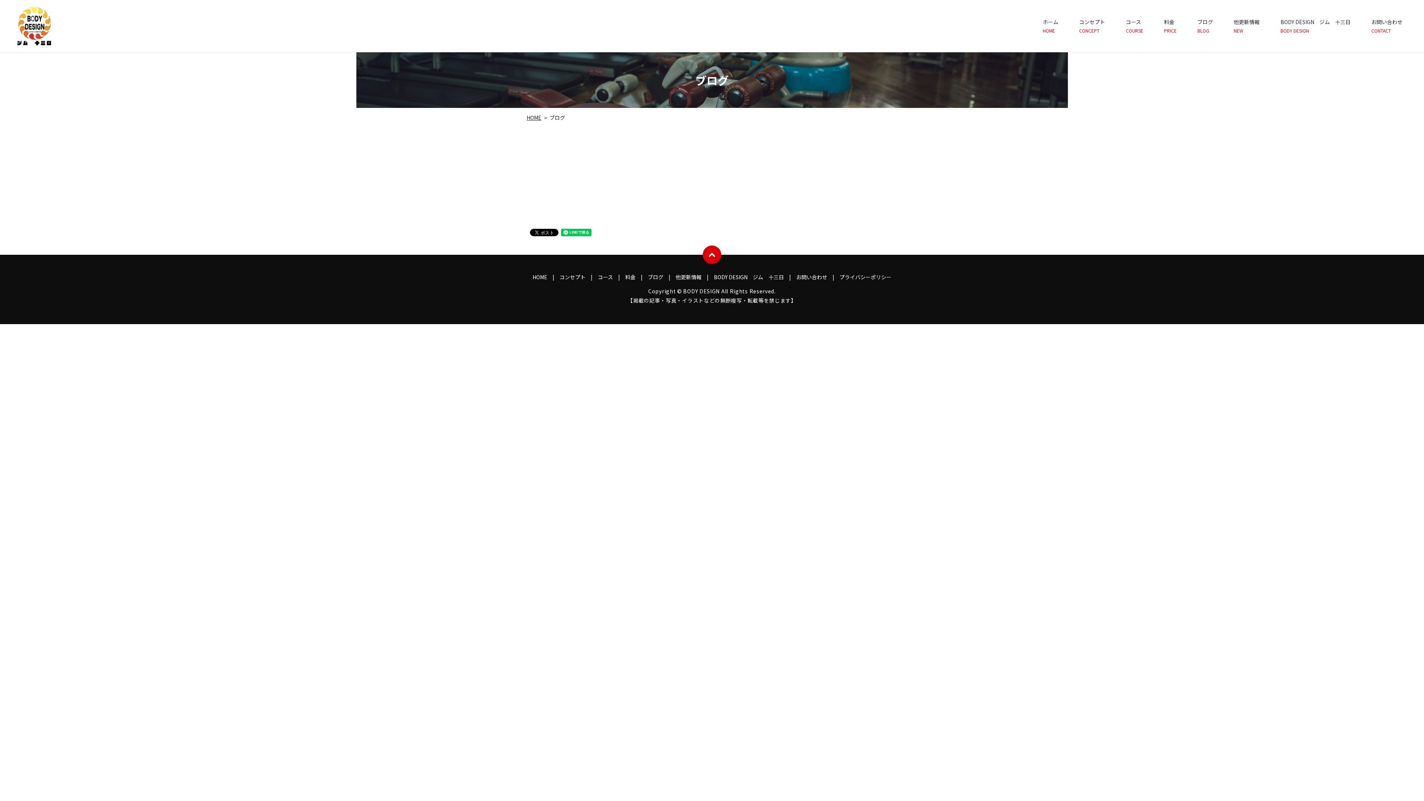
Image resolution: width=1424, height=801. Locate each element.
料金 (1170, 26)
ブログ (1205, 26)
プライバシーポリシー (865, 277)
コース (1134, 26)
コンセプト (1092, 26)
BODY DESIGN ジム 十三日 (1315, 26)
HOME (534, 117)
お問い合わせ (1386, 26)
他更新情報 (1247, 26)
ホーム (1050, 26)
